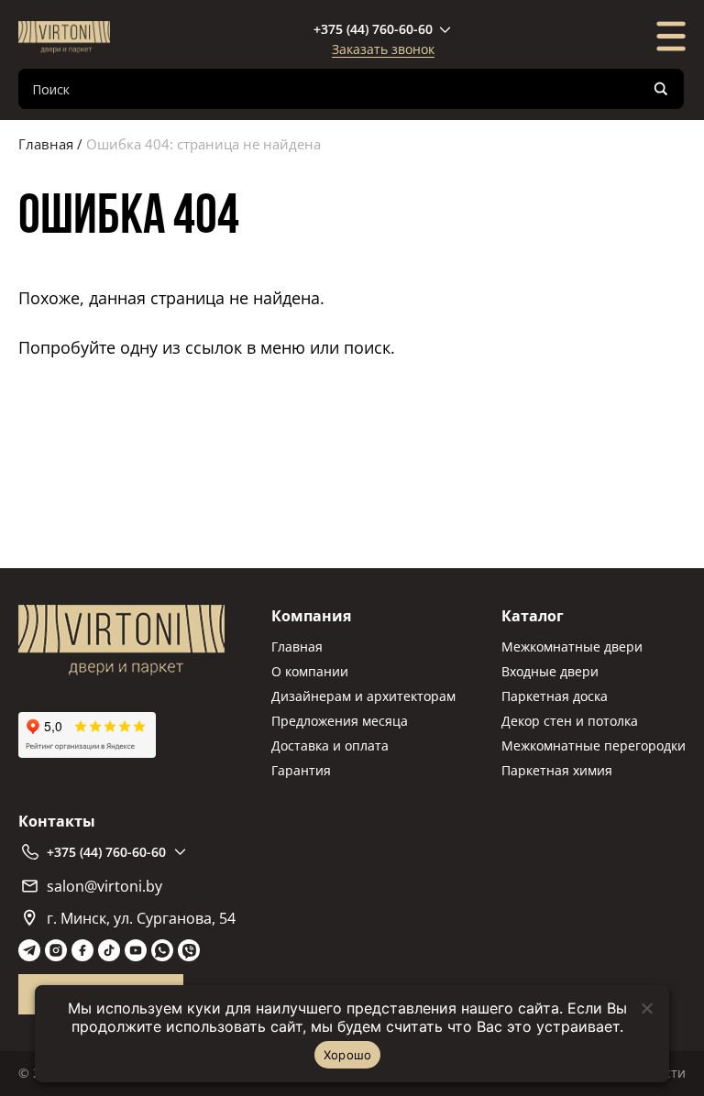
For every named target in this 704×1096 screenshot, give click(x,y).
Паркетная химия (556, 770)
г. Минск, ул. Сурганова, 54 (141, 918)
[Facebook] (83, 950)
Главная (45, 144)
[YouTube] (136, 950)
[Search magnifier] (660, 89)
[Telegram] (29, 950)
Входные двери (550, 671)
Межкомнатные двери (572, 646)
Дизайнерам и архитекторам (363, 696)
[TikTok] (109, 950)
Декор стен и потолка (569, 720)
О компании (309, 671)
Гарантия (301, 770)
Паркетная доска (554, 696)
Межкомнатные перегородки (593, 745)
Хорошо (348, 1054)
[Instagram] (56, 950)
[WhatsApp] (162, 950)
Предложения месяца (339, 720)
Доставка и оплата (330, 745)
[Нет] (646, 1008)
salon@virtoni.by (104, 886)
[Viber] (189, 950)
